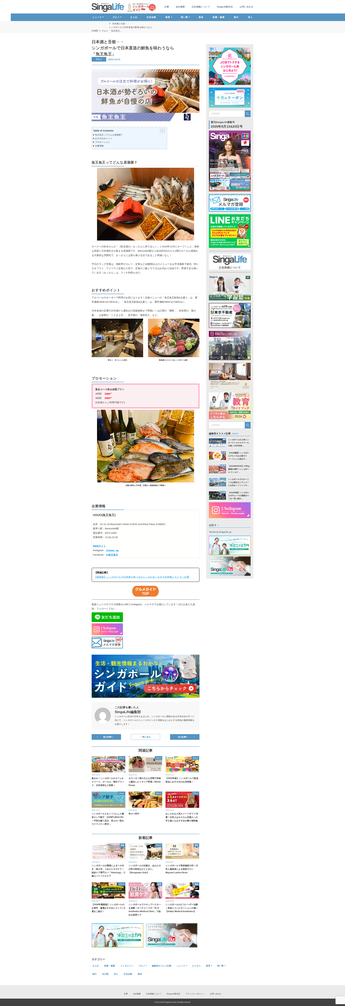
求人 (250, 17)
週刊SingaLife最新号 (227, 124)
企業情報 (99, 146)
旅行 (236, 17)
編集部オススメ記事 (161, 966)
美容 (201, 17)
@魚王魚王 (112, 554)
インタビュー (126, 966)
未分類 (105, 974)
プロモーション (102, 142)
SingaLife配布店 (225, 7)
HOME (95, 31)
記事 (166, 7)
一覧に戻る (146, 737)
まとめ (133, 17)
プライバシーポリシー (195, 994)
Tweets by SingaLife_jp (220, 532)
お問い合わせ (246, 7)
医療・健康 (219, 17)
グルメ (105, 31)
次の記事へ (183, 737)
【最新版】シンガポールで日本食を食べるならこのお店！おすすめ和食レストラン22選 (141, 577)
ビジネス (196, 966)
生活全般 (151, 17)
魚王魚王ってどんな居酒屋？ (109, 135)
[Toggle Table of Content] (161, 130)
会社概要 (180, 7)
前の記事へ (108, 737)
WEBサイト (99, 546)
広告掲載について (201, 7)
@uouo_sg (112, 550)
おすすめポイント (103, 138)
